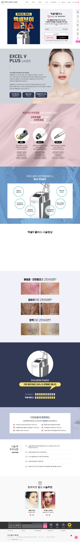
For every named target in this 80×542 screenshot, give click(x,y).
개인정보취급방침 (38, 530)
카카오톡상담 (69, 527)
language (69, 2)
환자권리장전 (50, 530)
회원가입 (59, 2)
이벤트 (51, 527)
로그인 (56, 2)
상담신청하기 (62, 37)
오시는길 (63, 527)
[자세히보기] (30, 515)
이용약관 (23, 530)
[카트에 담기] (33, 515)
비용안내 (57, 527)
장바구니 (64, 2)
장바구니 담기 (50, 37)
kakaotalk (71, 535)
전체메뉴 (54, 2)
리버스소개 (10, 530)
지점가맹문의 (63, 530)
